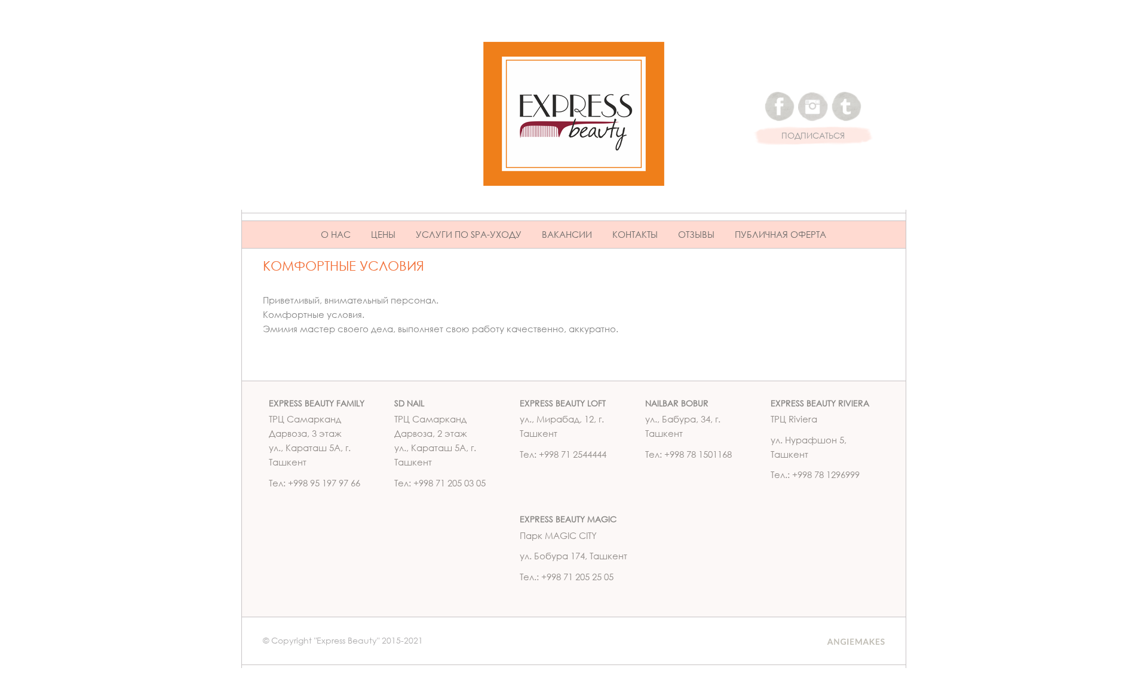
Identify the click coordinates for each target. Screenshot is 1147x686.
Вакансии (567, 234)
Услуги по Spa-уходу (469, 234)
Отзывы (696, 234)
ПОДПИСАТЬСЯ (813, 136)
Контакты (635, 234)
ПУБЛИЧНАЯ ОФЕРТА (780, 234)
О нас (336, 234)
